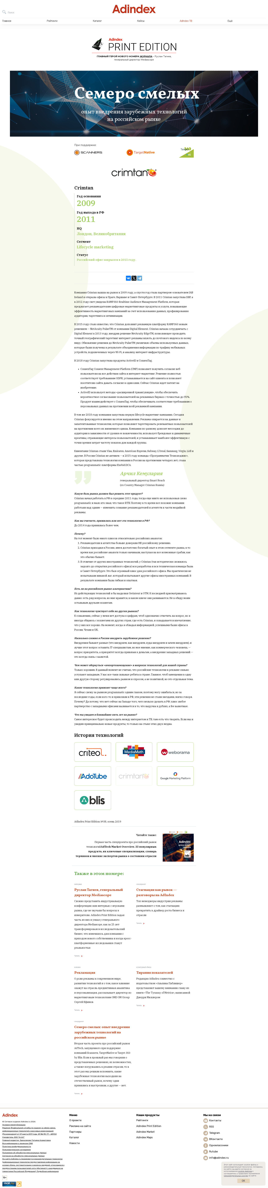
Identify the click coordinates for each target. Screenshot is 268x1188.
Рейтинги (142, 1120)
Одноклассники (218, 1145)
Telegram (214, 1132)
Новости (74, 1143)
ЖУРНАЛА (146, 56)
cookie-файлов (245, 1171)
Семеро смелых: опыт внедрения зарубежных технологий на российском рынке (102, 1032)
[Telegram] (139, 278)
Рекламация (84, 972)
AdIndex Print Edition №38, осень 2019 (97, 821)
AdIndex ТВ (186, 20)
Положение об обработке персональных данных (24, 1153)
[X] (134, 278)
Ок (243, 1180)
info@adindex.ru (219, 1157)
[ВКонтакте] (128, 278)
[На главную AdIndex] (134, 9)
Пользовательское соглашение (16, 1150)
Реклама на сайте (80, 1126)
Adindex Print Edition (148, 1126)
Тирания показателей (154, 972)
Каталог (74, 1137)
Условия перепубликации (13, 1125)
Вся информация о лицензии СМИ (17, 1143)
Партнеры (75, 1131)
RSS (211, 1126)
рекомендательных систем (236, 1176)
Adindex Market (145, 1131)
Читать (77, 956)
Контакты (215, 1120)
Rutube (213, 1151)
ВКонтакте (216, 1139)
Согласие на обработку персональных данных (23, 1156)
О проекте (75, 1120)
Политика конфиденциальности (16, 1146)
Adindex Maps (144, 1137)
